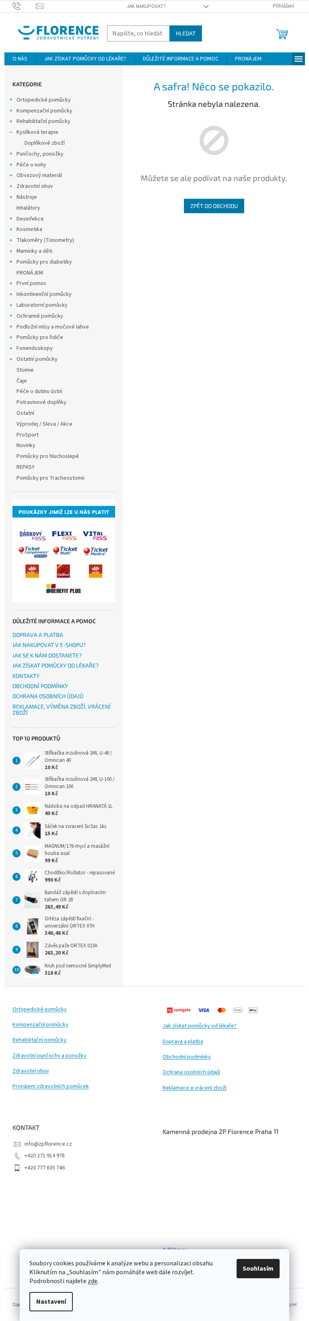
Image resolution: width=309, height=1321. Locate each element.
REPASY (25, 467)
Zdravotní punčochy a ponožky (49, 1056)
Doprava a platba (183, 1042)
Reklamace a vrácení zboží (195, 1088)
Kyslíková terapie (37, 132)
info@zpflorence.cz (48, 1144)
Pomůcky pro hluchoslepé (47, 456)
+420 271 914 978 (45, 1156)
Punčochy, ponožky (40, 154)
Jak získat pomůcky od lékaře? (200, 1026)
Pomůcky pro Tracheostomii (50, 478)
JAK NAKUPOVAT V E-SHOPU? (49, 645)
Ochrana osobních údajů (191, 1072)
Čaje (21, 381)
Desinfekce (30, 219)
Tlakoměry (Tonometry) (45, 240)
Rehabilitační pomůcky (43, 121)
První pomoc (31, 283)
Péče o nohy (31, 165)
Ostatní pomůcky (37, 359)
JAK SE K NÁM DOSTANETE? (47, 655)
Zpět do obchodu (214, 205)
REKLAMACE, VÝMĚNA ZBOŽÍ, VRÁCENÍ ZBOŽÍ (61, 709)
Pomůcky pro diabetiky (44, 262)
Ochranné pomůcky (39, 316)
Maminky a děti (34, 251)
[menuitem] (19, 58)
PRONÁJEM (29, 273)
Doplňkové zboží (45, 143)
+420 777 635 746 (45, 1168)
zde (92, 1281)
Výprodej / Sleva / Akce (44, 424)
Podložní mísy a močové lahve (52, 327)
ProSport (27, 435)
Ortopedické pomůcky (43, 100)
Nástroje (26, 197)
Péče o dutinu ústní (39, 391)
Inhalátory (28, 208)
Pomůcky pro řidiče (39, 337)
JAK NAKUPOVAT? (146, 6)
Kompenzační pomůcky (44, 111)
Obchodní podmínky (187, 1057)
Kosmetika (29, 229)
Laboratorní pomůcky (42, 305)
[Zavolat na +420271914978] (24, 6)
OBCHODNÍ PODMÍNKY (40, 686)
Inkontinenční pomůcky (44, 294)
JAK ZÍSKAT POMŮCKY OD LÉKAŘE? (55, 665)
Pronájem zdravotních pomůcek (50, 1086)
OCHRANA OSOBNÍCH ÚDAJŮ (47, 696)
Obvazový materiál (39, 175)
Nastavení (51, 1301)
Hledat (186, 33)
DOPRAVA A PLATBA (37, 635)
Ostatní (25, 413)
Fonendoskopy (34, 348)
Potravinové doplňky (41, 402)
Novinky (25, 445)
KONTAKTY (25, 676)
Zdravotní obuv (34, 186)
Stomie (25, 370)
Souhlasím (258, 1268)
